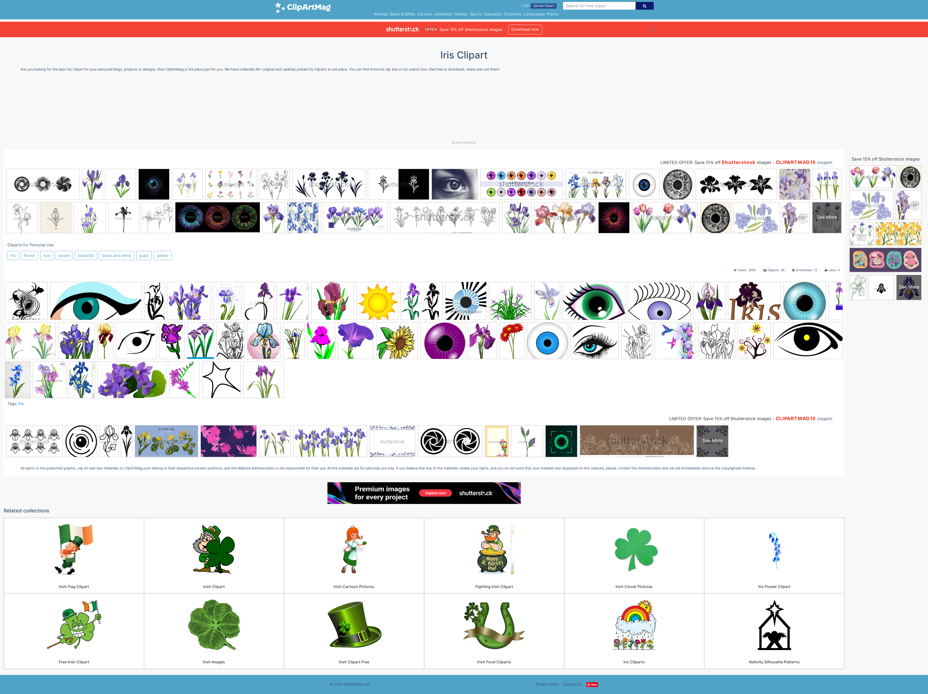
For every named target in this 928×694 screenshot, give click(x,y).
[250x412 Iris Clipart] (172, 343)
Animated (443, 14)
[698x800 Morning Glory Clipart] (356, 343)
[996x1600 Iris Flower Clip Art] (17, 382)
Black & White (402, 14)
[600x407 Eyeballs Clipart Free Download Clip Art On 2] (659, 303)
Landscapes (534, 14)
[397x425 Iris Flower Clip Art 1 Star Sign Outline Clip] (221, 382)
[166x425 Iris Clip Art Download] (836, 300)
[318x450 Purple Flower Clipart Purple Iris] (482, 343)
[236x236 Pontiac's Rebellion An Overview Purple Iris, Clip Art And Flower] (397, 343)
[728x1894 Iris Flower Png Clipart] (105, 343)
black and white (116, 255)
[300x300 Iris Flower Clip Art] (26, 303)
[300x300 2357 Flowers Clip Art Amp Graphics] (333, 303)
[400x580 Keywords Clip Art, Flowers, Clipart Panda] (321, 343)
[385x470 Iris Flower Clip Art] (49, 382)
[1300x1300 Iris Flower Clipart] (263, 382)
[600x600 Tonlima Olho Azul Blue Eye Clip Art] (547, 343)
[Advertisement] (464, 108)
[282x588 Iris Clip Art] (154, 303)
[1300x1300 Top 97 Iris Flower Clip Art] (675, 343)
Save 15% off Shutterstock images (886, 159)
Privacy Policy (547, 684)
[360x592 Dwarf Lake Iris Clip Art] (547, 303)
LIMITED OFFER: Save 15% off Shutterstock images (720, 418)
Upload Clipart (543, 5)
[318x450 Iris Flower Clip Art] (259, 303)
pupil (143, 255)
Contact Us (572, 684)
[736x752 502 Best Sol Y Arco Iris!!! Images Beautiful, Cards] (377, 303)
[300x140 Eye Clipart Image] (95, 303)
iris (12, 255)
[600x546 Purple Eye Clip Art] (442, 343)
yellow (162, 255)
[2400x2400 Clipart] (510, 303)
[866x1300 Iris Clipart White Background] (227, 303)
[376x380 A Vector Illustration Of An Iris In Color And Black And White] (422, 303)
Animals (381, 14)
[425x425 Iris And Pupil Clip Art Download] (804, 303)
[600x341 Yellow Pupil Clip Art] (808, 342)
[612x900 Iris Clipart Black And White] (230, 343)
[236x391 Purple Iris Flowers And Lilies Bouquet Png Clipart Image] (512, 343)
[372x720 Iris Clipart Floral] (293, 343)
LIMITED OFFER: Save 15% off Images (715, 162)
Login (525, 5)
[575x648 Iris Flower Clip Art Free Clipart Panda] (76, 343)
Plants (552, 14)
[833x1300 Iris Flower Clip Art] (82, 382)
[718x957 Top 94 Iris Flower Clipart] (637, 343)
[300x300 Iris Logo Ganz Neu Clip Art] (136, 343)
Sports (476, 14)
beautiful (86, 255)
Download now (525, 29)
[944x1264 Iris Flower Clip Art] (184, 382)
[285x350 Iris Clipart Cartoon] (263, 343)
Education (493, 14)
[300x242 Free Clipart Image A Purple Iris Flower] (754, 303)
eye (47, 255)
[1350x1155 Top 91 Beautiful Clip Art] (595, 343)
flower (29, 255)
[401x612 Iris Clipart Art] (200, 343)
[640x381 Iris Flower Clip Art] (132, 382)
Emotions (512, 14)
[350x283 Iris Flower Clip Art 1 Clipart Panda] (30, 343)
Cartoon (424, 14)
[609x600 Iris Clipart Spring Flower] (188, 303)
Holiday (461, 14)
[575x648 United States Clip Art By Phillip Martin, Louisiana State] (717, 343)
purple (64, 255)
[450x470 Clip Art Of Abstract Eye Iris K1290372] (466, 303)
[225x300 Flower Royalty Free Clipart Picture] (709, 303)
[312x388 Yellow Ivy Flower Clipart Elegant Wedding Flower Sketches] (754, 343)
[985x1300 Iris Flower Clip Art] (293, 303)
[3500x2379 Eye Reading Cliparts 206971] (594, 303)
